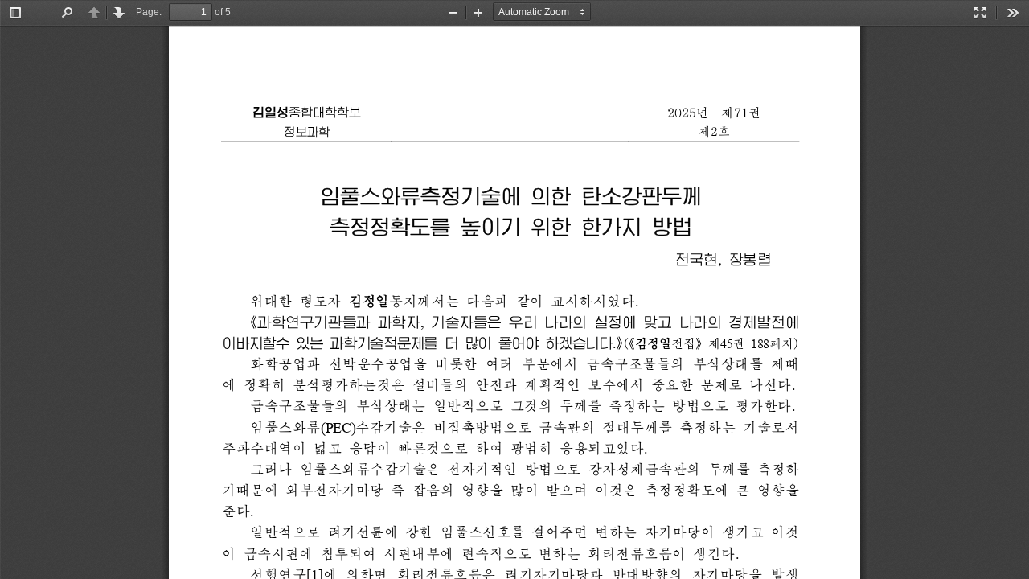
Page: (149, 12)
